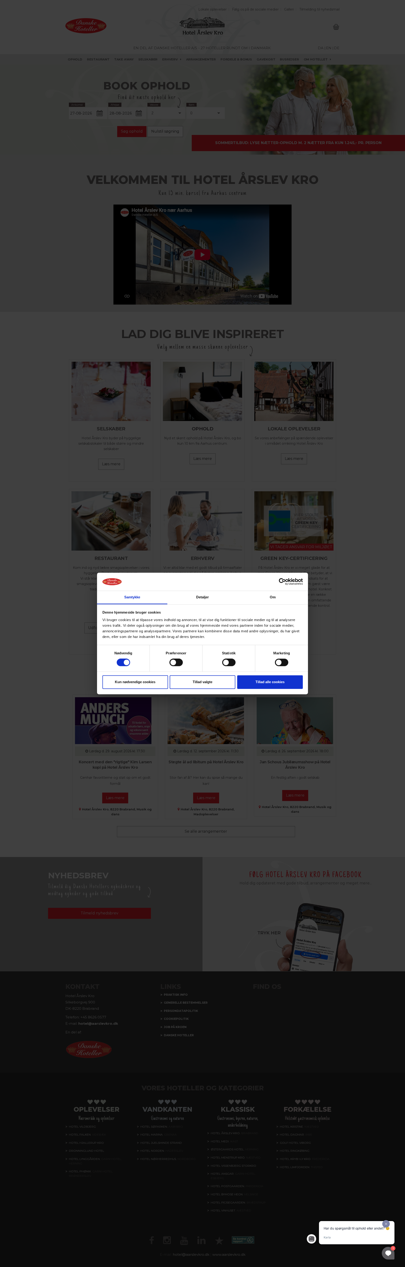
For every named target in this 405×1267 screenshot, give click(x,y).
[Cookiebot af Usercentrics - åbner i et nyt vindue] (282, 581)
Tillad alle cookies (270, 682)
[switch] (176, 662)
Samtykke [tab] (132, 597)
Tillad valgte (202, 682)
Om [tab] (273, 597)
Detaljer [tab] (202, 597)
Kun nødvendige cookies (135, 682)
